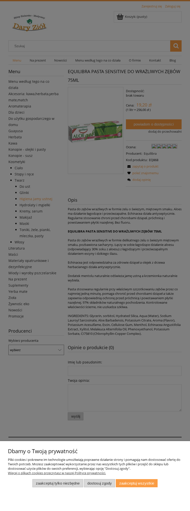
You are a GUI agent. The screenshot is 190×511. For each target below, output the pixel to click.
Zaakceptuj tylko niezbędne (58, 483)
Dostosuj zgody (99, 483)
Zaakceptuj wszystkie (136, 483)
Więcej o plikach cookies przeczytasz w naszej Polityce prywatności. (57, 473)
